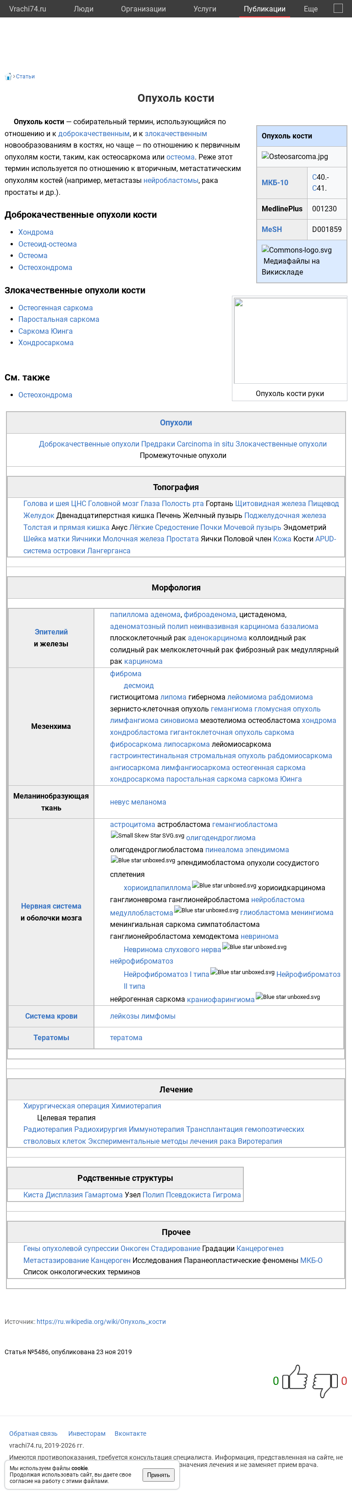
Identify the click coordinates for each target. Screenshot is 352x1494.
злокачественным (176, 133)
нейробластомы (170, 180)
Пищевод (323, 503)
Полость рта (183, 503)
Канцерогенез (260, 1248)
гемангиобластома (245, 824)
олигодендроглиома (221, 837)
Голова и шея (46, 503)
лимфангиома (134, 720)
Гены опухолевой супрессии (71, 1248)
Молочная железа (134, 539)
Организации (143, 9)
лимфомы (158, 1016)
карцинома (143, 661)
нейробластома (278, 899)
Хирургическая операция (66, 1106)
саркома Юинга (275, 779)
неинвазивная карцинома (234, 626)
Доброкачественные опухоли (89, 444)
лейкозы (124, 1016)
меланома (148, 802)
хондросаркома (137, 779)
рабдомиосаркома (300, 755)
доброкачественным (94, 133)
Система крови (51, 1016)
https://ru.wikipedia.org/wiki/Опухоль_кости (101, 1321)
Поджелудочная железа (285, 515)
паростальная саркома (206, 779)
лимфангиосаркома (195, 767)
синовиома (179, 720)
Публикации (265, 9)
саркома (279, 732)
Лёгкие (141, 527)
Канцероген (111, 1260)
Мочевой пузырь (252, 527)
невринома (260, 936)
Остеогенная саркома (55, 307)
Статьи (25, 76)
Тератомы (51, 1037)
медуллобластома (141, 913)
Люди (84, 9)
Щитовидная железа (270, 503)
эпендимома (267, 849)
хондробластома (139, 732)
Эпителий (51, 632)
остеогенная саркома (269, 767)
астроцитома (132, 824)
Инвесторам (86, 1433)
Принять (158, 1475)
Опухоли (176, 422)
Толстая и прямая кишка (66, 527)
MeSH (272, 229)
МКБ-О (311, 1260)
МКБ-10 (275, 182)
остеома (180, 157)
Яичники (86, 539)
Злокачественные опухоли (281, 444)
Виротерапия (260, 1141)
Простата (182, 539)
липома (173, 697)
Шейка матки (46, 539)
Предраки (158, 444)
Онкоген (135, 1248)
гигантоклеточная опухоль (216, 732)
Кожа (282, 539)
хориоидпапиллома (157, 887)
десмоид (139, 685)
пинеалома (224, 849)
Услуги (204, 9)
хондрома (319, 720)
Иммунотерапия (156, 1129)
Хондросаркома (46, 342)
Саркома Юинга (45, 331)
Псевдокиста (188, 1195)
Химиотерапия (136, 1106)
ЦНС (78, 503)
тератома (126, 1037)
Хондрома (36, 232)
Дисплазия (64, 1195)
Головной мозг (113, 503)
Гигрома (227, 1195)
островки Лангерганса (92, 550)
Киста (33, 1195)
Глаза (150, 503)
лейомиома (247, 697)
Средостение (176, 527)
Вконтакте (130, 1433)
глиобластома (264, 913)
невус (119, 802)
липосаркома (187, 744)
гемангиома (232, 709)
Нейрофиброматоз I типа (166, 974)
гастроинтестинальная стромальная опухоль (188, 755)
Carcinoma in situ (205, 444)
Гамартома (104, 1195)
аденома (165, 614)
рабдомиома (291, 697)
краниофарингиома (221, 999)
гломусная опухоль (287, 709)
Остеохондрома (45, 267)
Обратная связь (33, 1433)
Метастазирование (56, 1260)
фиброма (126, 673)
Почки (211, 527)
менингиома (312, 913)
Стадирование (175, 1248)
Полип (153, 1195)
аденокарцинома (217, 638)
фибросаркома (136, 744)
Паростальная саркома (58, 319)
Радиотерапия (47, 1129)
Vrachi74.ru (27, 9)
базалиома (299, 626)
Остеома (33, 255)
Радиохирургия (100, 1129)
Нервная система (51, 906)
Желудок (39, 515)
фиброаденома (210, 614)
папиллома (129, 614)
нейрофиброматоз (141, 961)
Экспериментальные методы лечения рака (162, 1141)
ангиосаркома (135, 767)
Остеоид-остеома (47, 244)
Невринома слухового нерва (172, 949)
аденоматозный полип (149, 626)
